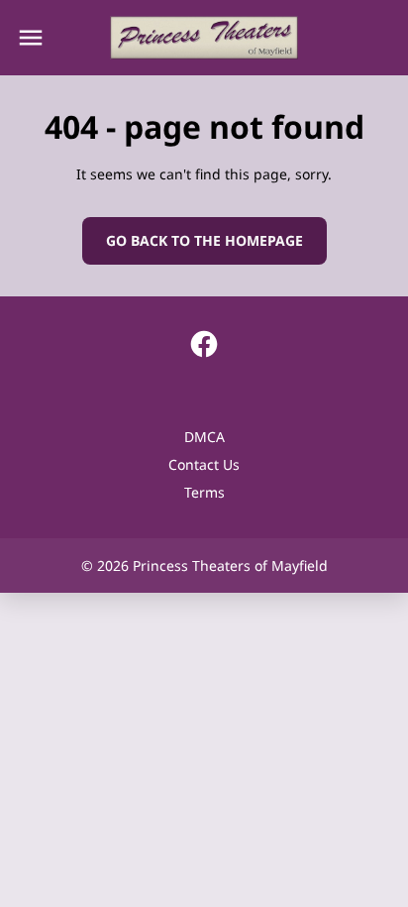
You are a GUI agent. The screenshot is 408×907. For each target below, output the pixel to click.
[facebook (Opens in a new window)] (204, 344)
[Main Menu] (31, 38)
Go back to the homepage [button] (204, 240)
